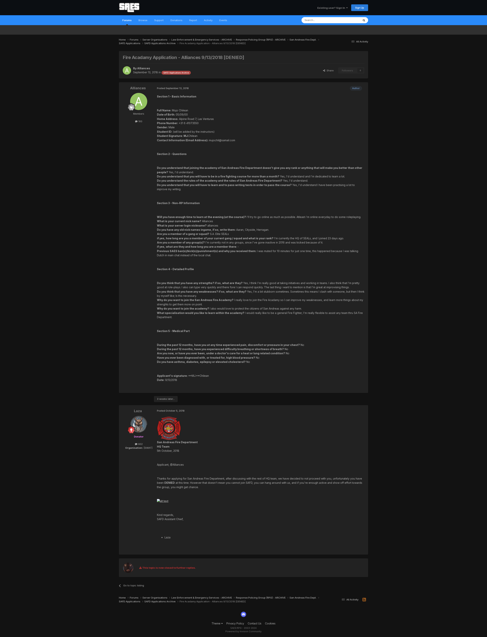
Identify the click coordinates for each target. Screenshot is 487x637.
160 (140, 121)
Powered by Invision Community (243, 631)
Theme (216, 623)
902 (140, 443)
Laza (138, 411)
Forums (127, 20)
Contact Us (254, 623)
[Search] (364, 20)
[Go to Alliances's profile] (127, 70)
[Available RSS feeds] (364, 599)
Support (159, 20)
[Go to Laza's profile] (138, 424)
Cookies (270, 623)
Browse (142, 20)
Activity (208, 20)
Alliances (143, 68)
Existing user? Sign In (331, 7)
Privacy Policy (235, 623)
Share (329, 70)
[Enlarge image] (169, 428)
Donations (176, 20)
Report (193, 20)
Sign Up (359, 7)
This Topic (349, 20)
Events (223, 20)
